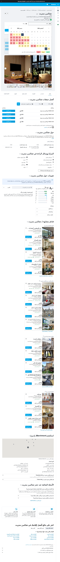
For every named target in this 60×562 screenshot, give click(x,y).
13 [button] (37, 40)
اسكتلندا (35, 10)
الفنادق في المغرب (50, 534)
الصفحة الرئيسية (49, 10)
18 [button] (43, 43)
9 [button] (19, 37)
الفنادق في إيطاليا (33, 539)
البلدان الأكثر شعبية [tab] (49, 528)
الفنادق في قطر (33, 534)
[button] (1, 1)
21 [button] (34, 43)
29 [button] (31, 46)
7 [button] (25, 37)
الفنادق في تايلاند (16, 539)
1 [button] (22, 34)
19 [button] (40, 43)
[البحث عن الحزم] (58, 15)
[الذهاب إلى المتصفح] (58, 18)
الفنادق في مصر (33, 537)
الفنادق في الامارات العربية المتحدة (13, 535)
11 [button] (43, 40)
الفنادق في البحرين (50, 537)
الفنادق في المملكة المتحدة (48, 539)
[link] (46, 276)
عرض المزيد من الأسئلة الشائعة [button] (35, 500)
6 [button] (37, 37)
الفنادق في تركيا (50, 535)
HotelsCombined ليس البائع (47, 548)
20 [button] (37, 43)
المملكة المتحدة (43, 10)
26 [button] (40, 46)
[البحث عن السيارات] (58, 13)
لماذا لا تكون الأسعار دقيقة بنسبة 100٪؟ (45, 552)
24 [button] (46, 46)
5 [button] (40, 37)
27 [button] (37, 46)
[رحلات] (58, 21)
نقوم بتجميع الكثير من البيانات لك (46, 550)
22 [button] (31, 43)
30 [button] (48, 48)
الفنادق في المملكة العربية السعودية (13, 534)
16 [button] (48, 43)
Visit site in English (22, 1)
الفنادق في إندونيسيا (32, 535)
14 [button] (34, 40)
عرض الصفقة (28, 236)
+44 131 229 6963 (48, 18)
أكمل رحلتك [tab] (33, 528)
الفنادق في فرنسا (16, 537)
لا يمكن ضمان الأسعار (29, 544)
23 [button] (48, 46)
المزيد (53, 138)
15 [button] (31, 40)
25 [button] (43, 46)
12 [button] (40, 40)
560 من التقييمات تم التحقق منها (40, 19)
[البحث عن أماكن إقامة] (58, 10)
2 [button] (19, 34)
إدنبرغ (29, 10)
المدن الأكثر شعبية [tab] (40, 528)
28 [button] (34, 46)
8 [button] (22, 37)
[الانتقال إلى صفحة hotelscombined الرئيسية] (51, 4)
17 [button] (46, 43)
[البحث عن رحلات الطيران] (58, 8)
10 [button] (46, 40)
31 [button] (46, 48)
